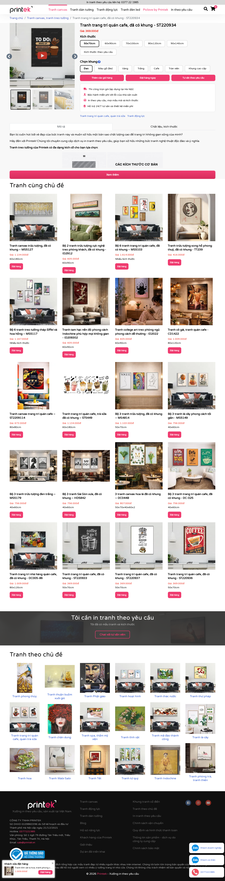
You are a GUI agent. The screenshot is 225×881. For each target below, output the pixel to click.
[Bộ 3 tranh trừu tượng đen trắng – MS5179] (33, 467)
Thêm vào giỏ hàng (102, 77)
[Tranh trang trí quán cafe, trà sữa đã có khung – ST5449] (86, 386)
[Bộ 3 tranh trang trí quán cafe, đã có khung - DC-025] (191, 467)
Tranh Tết (95, 778)
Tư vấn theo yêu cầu (193, 77)
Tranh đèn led (130, 10)
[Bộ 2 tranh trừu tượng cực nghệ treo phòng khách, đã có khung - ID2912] (86, 218)
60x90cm (110, 43)
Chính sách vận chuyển (148, 823)
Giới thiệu (86, 844)
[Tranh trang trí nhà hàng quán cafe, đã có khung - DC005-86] (33, 547)
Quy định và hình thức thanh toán (155, 830)
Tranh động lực (107, 10)
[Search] (206, 9)
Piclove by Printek (155, 10)
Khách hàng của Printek (96, 837)
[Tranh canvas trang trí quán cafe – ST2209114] (33, 386)
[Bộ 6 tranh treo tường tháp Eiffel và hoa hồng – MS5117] (33, 302)
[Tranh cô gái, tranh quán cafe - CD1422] (191, 302)
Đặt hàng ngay (148, 77)
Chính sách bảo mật (146, 848)
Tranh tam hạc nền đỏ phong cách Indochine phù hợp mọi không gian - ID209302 (85, 333)
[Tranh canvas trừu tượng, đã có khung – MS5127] (33, 218)
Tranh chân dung (60, 737)
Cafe (156, 68)
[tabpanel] (112, 150)
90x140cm (177, 43)
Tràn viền (174, 68)
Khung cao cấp (197, 68)
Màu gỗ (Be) (105, 68)
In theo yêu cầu (181, 10)
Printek (102, 874)
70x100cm (132, 43)
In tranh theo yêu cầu (147, 816)
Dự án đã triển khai (92, 851)
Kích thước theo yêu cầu (98, 52)
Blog (83, 823)
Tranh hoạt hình (130, 696)
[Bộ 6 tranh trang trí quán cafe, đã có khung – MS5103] (139, 218)
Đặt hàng (16, 266)
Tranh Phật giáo (94, 696)
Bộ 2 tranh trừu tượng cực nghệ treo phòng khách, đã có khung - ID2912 (84, 249)
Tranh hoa (24, 778)
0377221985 (27, 831)
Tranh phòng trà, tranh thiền (200, 778)
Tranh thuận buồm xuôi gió (59, 696)
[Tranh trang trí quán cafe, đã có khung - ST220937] (139, 547)
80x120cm (154, 43)
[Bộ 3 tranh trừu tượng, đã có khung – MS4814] (139, 386)
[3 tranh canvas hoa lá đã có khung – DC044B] (139, 467)
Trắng (141, 68)
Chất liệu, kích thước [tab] (164, 126)
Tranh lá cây (200, 737)
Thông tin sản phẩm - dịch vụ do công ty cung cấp (154, 839)
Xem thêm (112, 174)
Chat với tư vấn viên (112, 634)
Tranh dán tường (82, 10)
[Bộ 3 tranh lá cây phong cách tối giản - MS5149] (191, 386)
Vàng (125, 68)
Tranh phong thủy (24, 696)
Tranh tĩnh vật (130, 737)
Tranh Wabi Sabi (60, 778)
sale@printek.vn (26, 842)
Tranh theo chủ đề (145, 809)
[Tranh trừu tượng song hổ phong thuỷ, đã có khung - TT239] (191, 218)
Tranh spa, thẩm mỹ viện (95, 737)
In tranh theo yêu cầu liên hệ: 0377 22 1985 (112, 2)
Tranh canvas (57, 10)
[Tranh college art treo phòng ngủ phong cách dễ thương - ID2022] (139, 302)
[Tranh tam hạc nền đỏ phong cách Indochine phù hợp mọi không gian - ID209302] (86, 302)
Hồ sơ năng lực (90, 830)
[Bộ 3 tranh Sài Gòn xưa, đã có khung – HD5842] (86, 467)
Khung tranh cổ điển (146, 801)
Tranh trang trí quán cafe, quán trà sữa (102, 116)
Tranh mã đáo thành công (165, 737)
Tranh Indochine (165, 778)
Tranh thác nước (165, 696)
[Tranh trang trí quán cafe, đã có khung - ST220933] (86, 547)
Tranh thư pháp (200, 696)
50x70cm (89, 43)
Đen (86, 68)
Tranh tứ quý (130, 778)
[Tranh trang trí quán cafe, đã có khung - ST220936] (191, 547)
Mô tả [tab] (61, 126)
